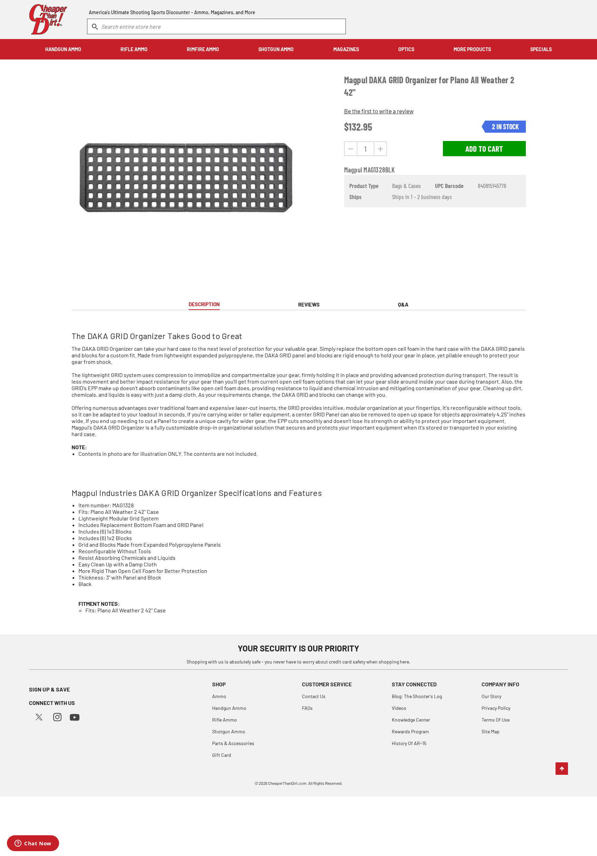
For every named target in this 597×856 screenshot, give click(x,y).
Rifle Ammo (224, 720)
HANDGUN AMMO (63, 49)
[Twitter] (39, 716)
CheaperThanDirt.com (287, 783)
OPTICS (406, 49)
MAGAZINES (346, 49)
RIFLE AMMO (134, 49)
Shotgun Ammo (228, 731)
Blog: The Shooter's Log (417, 696)
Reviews (309, 304)
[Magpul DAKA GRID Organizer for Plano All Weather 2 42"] (185, 177)
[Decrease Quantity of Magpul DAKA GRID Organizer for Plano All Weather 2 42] (350, 148)
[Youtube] (74, 716)
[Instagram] (57, 716)
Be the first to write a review (379, 110)
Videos (399, 708)
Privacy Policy (496, 708)
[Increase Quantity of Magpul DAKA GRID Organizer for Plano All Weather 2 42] (380, 148)
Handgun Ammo (229, 708)
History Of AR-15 (409, 743)
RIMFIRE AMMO (203, 49)
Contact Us (313, 696)
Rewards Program (410, 731)
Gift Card (221, 755)
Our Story (491, 696)
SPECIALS (541, 49)
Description (204, 304)
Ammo (219, 696)
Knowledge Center (411, 720)
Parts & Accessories (233, 743)
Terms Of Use (496, 720)
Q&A (403, 304)
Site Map (491, 731)
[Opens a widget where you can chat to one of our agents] (33, 844)
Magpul (353, 170)
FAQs (307, 708)
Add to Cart (484, 148)
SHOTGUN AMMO (276, 49)
